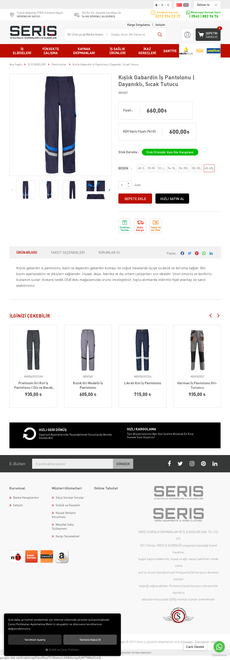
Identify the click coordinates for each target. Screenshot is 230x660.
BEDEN (123, 168)
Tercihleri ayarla (34, 639)
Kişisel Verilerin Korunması (64, 515)
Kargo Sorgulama (138, 25)
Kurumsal (17, 488)
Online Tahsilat (106, 488)
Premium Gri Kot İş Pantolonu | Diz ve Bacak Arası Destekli (33, 385)
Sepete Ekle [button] (135, 198)
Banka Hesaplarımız (26, 497)
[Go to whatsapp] (219, 646)
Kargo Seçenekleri (68, 536)
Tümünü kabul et (90, 639)
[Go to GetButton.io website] (219, 655)
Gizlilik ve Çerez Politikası (64, 649)
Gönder (123, 464)
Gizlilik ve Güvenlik (68, 505)
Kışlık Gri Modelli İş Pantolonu (88, 385)
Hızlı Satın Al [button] (172, 198)
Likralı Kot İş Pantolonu (142, 383)
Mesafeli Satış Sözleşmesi (63, 526)
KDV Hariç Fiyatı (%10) (139, 131)
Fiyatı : (128, 110)
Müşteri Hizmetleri (67, 488)
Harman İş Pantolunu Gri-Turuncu (197, 385)
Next (109, 189)
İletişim (18, 505)
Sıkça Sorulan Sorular (70, 497)
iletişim (160, 25)
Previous (11, 189)
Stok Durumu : (128, 152)
